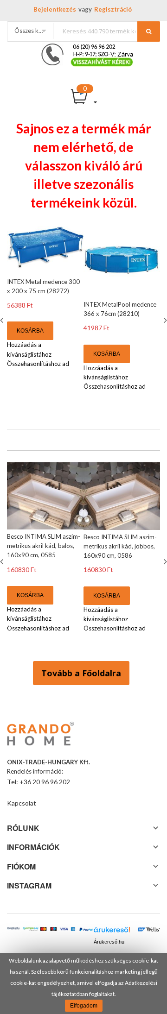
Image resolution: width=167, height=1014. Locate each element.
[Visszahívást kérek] (83, 46)
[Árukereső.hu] (112, 932)
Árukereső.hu (109, 942)
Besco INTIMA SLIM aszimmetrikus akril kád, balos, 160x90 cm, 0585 (43, 546)
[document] (83, 983)
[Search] (148, 31)
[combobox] (106, 31)
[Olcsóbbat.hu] (13, 931)
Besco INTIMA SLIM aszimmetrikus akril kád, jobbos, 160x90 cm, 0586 (120, 546)
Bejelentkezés (54, 9)
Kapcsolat (21, 803)
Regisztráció (113, 9)
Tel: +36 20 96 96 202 (38, 782)
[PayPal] (86, 929)
